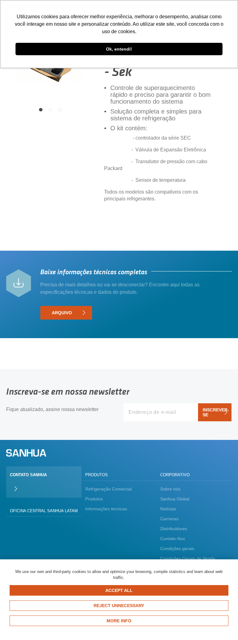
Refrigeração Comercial (108, 488)
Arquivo (62, 312)
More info (119, 620)
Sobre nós (170, 488)
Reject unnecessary (119, 605)
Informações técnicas (106, 508)
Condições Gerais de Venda (187, 558)
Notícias (168, 508)
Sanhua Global (174, 498)
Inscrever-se (216, 412)
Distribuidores (173, 528)
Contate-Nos (172, 538)
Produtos (94, 498)
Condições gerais (177, 548)
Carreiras (169, 518)
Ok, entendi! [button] (119, 49)
